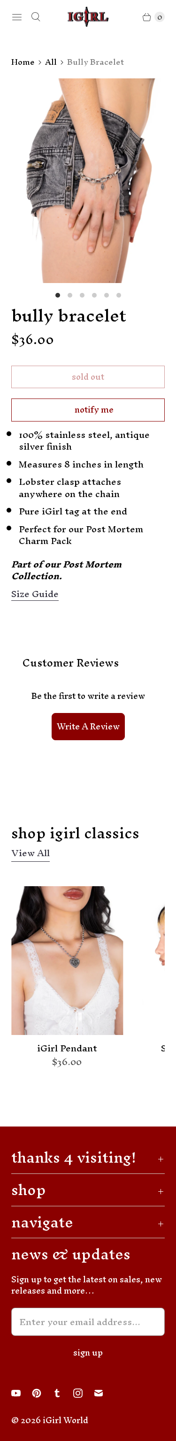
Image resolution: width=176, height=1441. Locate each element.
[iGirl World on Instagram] (83, 1393)
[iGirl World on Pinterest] (42, 1393)
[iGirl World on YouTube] (21, 1393)
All (51, 62)
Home (23, 62)
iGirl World (65, 1420)
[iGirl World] (88, 16)
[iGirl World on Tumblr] (63, 1393)
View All (30, 854)
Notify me (94, 409)
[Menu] (17, 17)
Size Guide (35, 594)
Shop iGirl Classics (75, 833)
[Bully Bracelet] (88, 180)
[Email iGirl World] (104, 1393)
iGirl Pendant (67, 1048)
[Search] (35, 17)
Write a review (88, 726)
